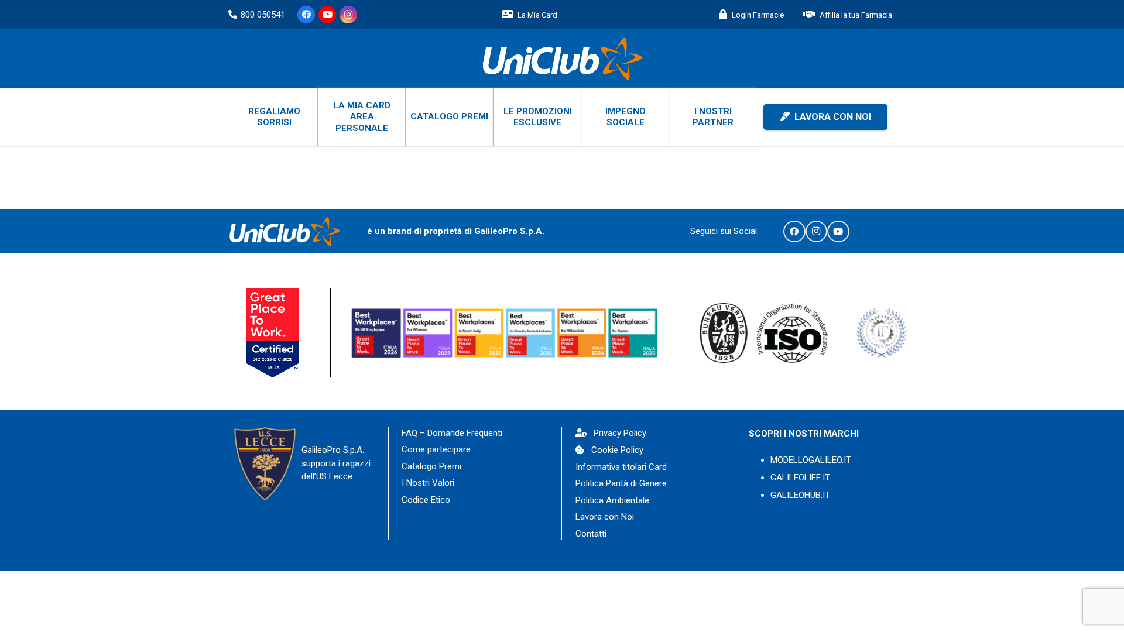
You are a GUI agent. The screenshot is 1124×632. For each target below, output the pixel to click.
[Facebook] (306, 14)
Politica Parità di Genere (621, 483)
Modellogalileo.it (810, 460)
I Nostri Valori (428, 483)
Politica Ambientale (612, 500)
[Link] (562, 58)
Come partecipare (436, 449)
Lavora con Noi (604, 516)
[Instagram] (348, 14)
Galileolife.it (800, 477)
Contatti (590, 533)
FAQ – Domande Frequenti (452, 433)
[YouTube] (327, 14)
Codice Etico (426, 499)
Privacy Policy (620, 433)
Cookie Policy (617, 450)
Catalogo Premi (431, 466)
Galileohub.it (800, 495)
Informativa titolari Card (621, 467)
